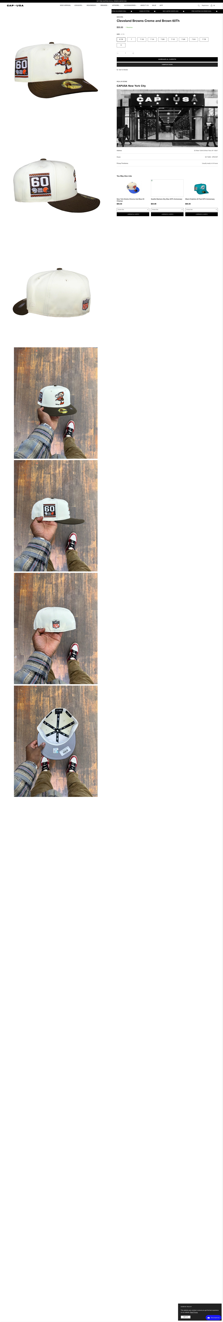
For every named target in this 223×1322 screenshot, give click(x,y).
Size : (120, 34)
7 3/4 (193, 39)
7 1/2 (173, 39)
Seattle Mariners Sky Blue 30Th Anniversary (166, 199)
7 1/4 (152, 39)
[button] (199, 5)
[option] (56, 64)
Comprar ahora (167, 64)
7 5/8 (183, 39)
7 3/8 (162, 39)
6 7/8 (121, 39)
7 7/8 (204, 39)
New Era (120, 17)
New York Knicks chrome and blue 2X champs (130, 200)
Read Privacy (194, 1312)
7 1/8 (142, 39)
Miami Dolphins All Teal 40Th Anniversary (200, 199)
